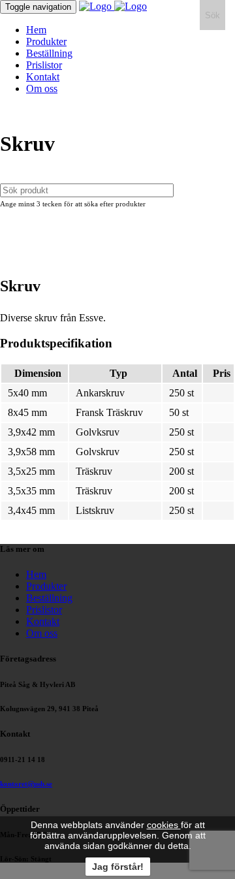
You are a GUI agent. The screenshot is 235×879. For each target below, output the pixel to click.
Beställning (49, 53)
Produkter (46, 41)
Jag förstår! (118, 866)
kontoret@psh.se (26, 784)
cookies (164, 825)
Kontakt (42, 76)
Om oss (41, 88)
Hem (36, 29)
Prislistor (44, 65)
